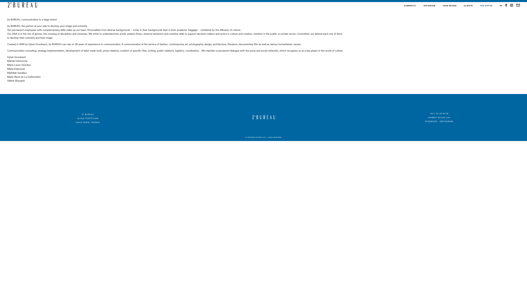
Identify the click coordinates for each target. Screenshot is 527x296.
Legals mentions (274, 137)
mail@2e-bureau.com (439, 117)
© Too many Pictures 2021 (256, 137)
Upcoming (429, 6)
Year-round (450, 6)
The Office (486, 6)
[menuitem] (501, 6)
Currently (410, 6)
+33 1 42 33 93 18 (439, 113)
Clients (468, 6)
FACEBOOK (431, 121)
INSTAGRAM (446, 121)
